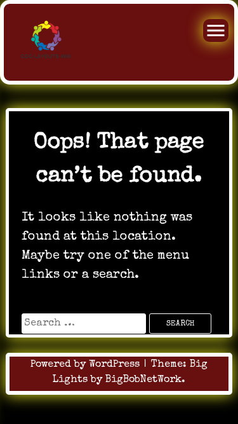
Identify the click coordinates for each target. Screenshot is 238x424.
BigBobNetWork (143, 380)
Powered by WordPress (86, 365)
